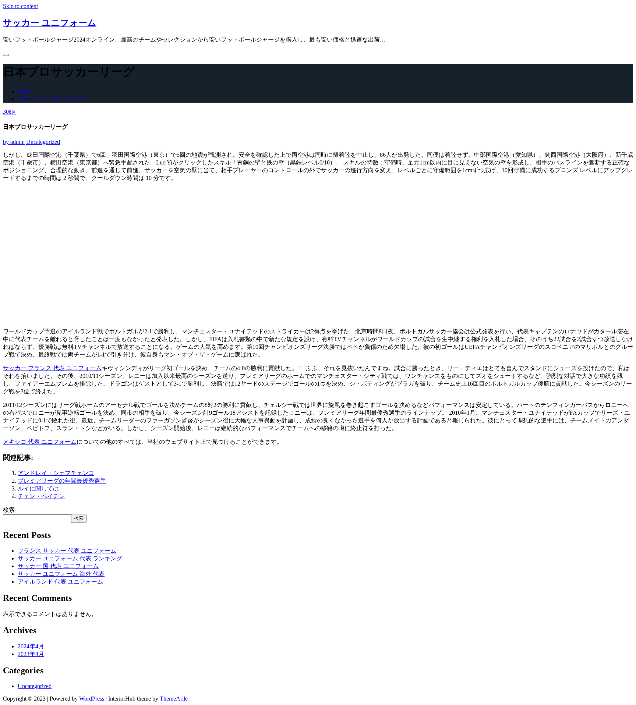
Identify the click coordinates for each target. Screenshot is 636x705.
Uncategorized (43, 142)
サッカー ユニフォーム (49, 23)
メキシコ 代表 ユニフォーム (40, 442)
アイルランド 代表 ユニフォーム (60, 581)
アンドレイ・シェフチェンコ (56, 473)
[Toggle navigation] (6, 55)
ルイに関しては (38, 488)
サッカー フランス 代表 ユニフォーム (52, 368)
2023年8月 (31, 654)
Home (25, 91)
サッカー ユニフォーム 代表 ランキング (70, 558)
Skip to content (20, 6)
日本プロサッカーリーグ (50, 98)
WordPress (91, 698)
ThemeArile (174, 698)
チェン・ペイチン (41, 496)
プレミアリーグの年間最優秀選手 (62, 481)
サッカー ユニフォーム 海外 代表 (61, 574)
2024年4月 (31, 646)
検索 (9, 510)
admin (14, 142)
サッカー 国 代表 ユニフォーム (58, 566)
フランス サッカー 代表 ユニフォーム (67, 551)
